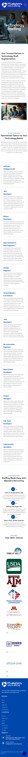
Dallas (3, 723)
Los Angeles (5, 728)
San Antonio (5, 725)
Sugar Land (4, 718)
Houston (4, 716)
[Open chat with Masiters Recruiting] (24, 753)
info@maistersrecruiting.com (14, 744)
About (3, 702)
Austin (3, 720)
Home (3, 700)
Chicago (4, 730)
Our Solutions (5, 709)
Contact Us (4, 707)
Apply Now (4, 705)
